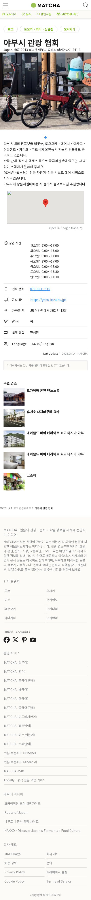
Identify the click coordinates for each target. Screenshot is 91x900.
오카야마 (52, 618)
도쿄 (7, 590)
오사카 (50, 590)
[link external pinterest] (25, 641)
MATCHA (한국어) (16, 698)
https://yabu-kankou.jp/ (48, 299)
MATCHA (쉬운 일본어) (19, 735)
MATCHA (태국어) (16, 689)
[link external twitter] (16, 641)
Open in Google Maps (63, 228)
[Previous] (6, 91)
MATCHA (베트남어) (17, 725)
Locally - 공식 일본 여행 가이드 (25, 780)
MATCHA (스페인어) (17, 744)
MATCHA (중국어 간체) (19, 707)
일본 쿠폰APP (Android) (20, 762)
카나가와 (10, 618)
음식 (28, 14)
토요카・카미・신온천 (38, 29)
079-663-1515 (40, 289)
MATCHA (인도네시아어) (20, 716)
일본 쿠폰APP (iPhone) (20, 753)
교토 (7, 599)
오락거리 (11, 14)
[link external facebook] (7, 641)
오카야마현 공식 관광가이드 (22, 803)
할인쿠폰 (46, 14)
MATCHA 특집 (70, 14)
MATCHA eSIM (14, 771)
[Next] (85, 91)
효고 (10, 29)
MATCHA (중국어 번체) (19, 680)
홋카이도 (52, 599)
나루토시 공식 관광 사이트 (21, 821)
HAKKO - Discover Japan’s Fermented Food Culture (42, 830)
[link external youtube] (34, 641)
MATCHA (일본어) (16, 662)
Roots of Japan (15, 812)
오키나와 (52, 609)
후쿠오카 (10, 609)
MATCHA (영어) (14, 671)
